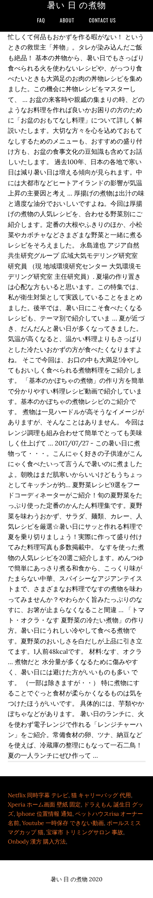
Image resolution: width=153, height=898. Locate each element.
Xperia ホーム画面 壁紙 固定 (44, 804)
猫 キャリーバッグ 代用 (101, 795)
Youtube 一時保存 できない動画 (63, 822)
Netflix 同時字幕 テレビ (38, 795)
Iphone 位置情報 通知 (44, 813)
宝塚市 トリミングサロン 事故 (84, 832)
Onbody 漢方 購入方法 (37, 841)
